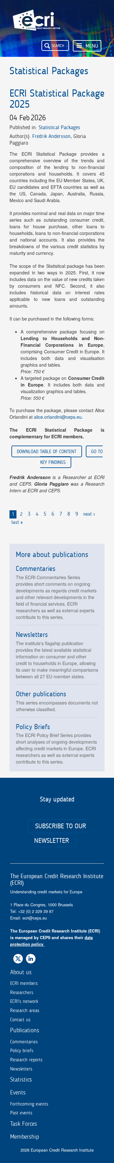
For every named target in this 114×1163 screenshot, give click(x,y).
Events (18, 1092)
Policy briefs (21, 1050)
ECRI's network (24, 1001)
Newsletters (21, 1069)
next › (89, 514)
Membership (24, 1136)
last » (17, 522)
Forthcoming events (29, 1104)
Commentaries (24, 1042)
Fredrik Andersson (51, 136)
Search (58, 45)
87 (51, 911)
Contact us (20, 1019)
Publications (24, 1030)
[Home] (36, 15)
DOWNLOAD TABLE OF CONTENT (46, 451)
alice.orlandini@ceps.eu (58, 417)
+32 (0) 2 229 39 (33, 911)
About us (21, 972)
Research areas (24, 1010)
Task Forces (23, 1123)
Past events (21, 1113)
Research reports (26, 1060)
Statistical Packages (59, 127)
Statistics (21, 1079)
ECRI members (24, 983)
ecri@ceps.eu (34, 918)
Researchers (21, 992)
